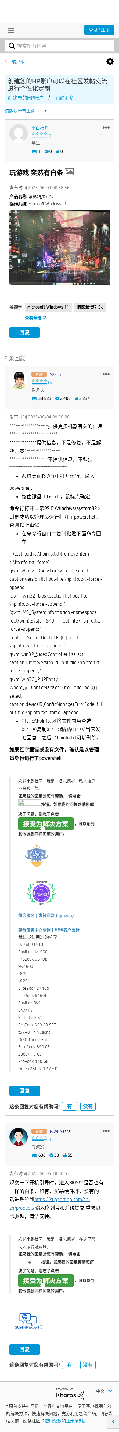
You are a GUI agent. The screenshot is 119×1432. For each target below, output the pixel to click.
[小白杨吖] (18, 133)
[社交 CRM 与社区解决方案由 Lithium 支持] (70, 1393)
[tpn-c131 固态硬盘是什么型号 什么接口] (38, 111)
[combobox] (59, 46)
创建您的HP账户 (26, 98)
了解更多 (64, 98)
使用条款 (53, 1420)
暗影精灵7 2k (90, 307)
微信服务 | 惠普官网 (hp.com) (46, 915)
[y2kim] (18, 380)
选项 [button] (110, 61)
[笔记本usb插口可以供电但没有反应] (45, 111)
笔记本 (18, 62)
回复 (25, 332)
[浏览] (10, 30)
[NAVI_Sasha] (18, 1137)
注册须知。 (76, 1420)
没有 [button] (88, 1106)
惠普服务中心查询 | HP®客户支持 (49, 930)
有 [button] (69, 1106)
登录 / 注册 (99, 30)
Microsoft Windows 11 (48, 307)
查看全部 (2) (36, 317)
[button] (106, 127)
